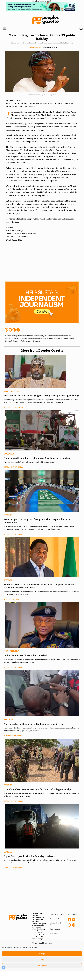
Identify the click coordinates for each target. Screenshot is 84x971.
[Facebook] (6, 330)
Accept (42, 954)
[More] (18, 330)
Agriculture (12, 391)
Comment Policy (55, 919)
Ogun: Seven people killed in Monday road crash (30, 856)
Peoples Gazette (34, 48)
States (8, 515)
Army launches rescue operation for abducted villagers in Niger (38, 789)
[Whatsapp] (14, 330)
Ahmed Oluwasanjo (12, 599)
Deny (42, 960)
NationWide (11, 651)
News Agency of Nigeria (13, 407)
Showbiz (9, 719)
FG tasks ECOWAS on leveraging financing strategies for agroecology (41, 395)
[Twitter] (10, 330)
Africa (8, 580)
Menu (5, 29)
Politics (9, 454)
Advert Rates (54, 933)
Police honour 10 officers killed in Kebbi (25, 655)
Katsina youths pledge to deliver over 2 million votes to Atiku (37, 458)
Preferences (42, 966)
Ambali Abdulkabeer (12, 736)
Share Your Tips (55, 929)
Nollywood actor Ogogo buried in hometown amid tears (34, 724)
